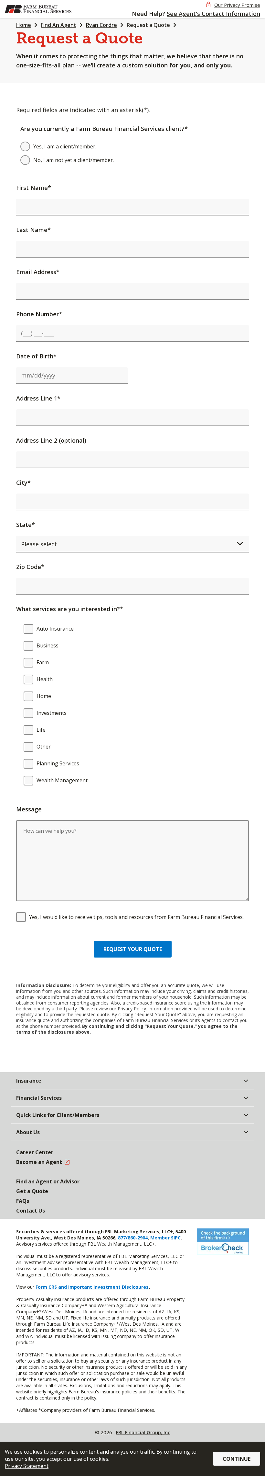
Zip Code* (30, 567)
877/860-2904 (132, 1238)
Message (29, 809)
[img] (38, 9)
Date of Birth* (36, 356)
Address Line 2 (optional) (51, 440)
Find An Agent (58, 25)
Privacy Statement (26, 1466)
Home (23, 25)
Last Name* (33, 230)
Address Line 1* (38, 398)
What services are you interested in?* (69, 609)
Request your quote (132, 949)
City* (23, 482)
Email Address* (37, 272)
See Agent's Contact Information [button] (213, 13)
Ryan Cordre (101, 25)
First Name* (33, 188)
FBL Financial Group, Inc (143, 1432)
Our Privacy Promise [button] (237, 5)
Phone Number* (39, 314)
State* (25, 525)
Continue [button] (236, 1458)
